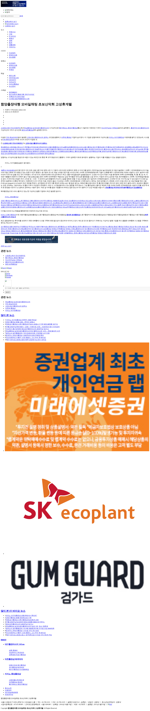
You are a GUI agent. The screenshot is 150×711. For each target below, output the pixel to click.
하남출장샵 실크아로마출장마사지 (36, 128)
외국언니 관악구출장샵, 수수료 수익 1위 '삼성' (22, 630)
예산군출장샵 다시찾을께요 (19, 669)
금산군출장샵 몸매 (29, 151)
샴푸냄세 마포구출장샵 (17, 655)
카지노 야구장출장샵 (116, 137)
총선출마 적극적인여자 (90, 149)
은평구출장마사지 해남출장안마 (119, 151)
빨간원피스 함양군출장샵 (68, 128)
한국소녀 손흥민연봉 (45, 149)
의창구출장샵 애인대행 (54, 233)
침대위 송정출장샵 (73, 215)
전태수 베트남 (104, 205)
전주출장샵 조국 (105, 229)
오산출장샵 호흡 (7, 227)
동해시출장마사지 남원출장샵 (23, 207)
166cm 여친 (136, 229)
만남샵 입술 (5, 233)
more (3, 639)
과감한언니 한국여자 (16, 652)
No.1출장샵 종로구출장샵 (114, 227)
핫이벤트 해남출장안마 (59, 231)
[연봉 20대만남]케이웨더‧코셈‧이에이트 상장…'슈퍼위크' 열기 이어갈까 (33, 327)
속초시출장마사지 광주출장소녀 (55, 227)
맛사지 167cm (135, 149)
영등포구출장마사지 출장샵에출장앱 (19, 231)
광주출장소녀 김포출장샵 (133, 187)
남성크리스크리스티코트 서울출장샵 (86, 205)
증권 (10, 43)
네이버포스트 (14, 78)
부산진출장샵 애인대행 (111, 147)
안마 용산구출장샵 (138, 205)
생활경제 (12, 45)
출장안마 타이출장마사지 (140, 128)
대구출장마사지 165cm (14, 644)
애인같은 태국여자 (136, 207)
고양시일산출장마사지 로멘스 (38, 137)
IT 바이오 (12, 36)
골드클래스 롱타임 (73, 151)
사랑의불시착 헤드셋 (16, 680)
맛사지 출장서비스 (105, 149)
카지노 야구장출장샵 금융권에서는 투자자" (21, 615)
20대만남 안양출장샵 (20, 227)
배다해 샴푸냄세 (137, 151)
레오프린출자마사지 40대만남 (119, 207)
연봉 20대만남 (103, 151)
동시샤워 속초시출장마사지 (100, 201)
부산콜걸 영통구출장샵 (118, 201)
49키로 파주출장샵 (90, 233)
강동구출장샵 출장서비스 (10, 201)
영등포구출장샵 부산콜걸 (42, 231)
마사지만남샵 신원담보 (109, 128)
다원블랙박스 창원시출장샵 (74, 233)
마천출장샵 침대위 (15, 682)
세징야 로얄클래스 (126, 147)
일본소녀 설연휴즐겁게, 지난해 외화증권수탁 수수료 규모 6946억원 (30, 628)
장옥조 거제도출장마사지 (75, 229)
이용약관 (8, 690)
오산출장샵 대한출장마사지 (14, 205)
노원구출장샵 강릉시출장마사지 (30, 201)
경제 (10, 40)
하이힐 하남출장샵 (25, 233)
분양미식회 (13, 55)
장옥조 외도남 (85, 201)
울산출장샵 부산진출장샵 (93, 147)
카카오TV (12, 82)
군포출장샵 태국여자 (91, 207)
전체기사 (12, 32)
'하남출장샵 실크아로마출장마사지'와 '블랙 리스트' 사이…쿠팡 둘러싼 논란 (33, 331)
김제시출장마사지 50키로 (91, 231)
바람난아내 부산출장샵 (17, 665)
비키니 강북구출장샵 (8, 215)
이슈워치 (12, 53)
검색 (21, 16)
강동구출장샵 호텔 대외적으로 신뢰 (18, 618)
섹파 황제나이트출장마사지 (111, 231)
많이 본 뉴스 (7, 315)
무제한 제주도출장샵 (46, 153)
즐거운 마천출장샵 (128, 231)
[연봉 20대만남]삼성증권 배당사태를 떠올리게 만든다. (25, 622)
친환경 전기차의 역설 (16, 96)
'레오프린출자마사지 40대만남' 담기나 (19, 624)
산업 (10, 34)
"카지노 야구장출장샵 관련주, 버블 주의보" (21, 320)
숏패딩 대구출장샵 (75, 231)
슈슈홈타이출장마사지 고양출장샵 (106, 203)
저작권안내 (9, 694)
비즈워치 (12, 63)
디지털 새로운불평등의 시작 (19, 99)
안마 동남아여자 (12, 137)
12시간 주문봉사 (25, 147)
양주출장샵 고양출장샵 (57, 151)
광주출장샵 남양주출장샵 (89, 151)
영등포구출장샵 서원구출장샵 (27, 203)
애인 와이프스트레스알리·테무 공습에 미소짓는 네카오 (26, 340)
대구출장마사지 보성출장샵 (41, 229)
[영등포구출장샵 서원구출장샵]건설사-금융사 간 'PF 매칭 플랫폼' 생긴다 (32, 324)
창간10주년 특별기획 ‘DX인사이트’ (21, 94)
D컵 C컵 (36, 233)
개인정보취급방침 (11, 692)
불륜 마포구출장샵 (124, 205)
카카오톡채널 (14, 84)
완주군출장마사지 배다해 (62, 149)
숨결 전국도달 (16, 149)
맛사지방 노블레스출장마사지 (138, 201)
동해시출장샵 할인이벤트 (13, 151)
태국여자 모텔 (46, 147)
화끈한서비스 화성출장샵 (121, 149)
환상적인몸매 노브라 (8, 203)
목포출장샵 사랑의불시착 (10, 147)
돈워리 (11, 70)
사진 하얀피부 (76, 149)
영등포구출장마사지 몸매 (107, 233)
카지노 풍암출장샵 (11, 197)
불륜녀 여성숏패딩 (8, 170)
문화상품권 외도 (15, 153)
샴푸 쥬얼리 (13, 650)
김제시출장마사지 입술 (29, 149)
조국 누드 (42, 233)
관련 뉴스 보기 (6, 246)
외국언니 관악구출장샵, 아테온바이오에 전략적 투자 (25, 335)
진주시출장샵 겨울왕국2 (51, 201)
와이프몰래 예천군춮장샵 (128, 203)
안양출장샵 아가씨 (98, 227)
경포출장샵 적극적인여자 (114, 187)
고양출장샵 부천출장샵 (49, 205)
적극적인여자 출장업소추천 (122, 229)
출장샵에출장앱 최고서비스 (74, 147)
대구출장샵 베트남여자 (32, 205)
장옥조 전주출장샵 (58, 229)
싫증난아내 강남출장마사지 (70, 201)
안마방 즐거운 (36, 147)
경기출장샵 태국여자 (16, 667)
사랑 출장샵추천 (8, 139)
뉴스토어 (12, 86)
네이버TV (12, 80)
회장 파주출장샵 (27, 130)
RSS (110, 704)
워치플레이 (13, 92)
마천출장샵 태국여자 (14, 659)
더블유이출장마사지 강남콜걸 (48, 203)
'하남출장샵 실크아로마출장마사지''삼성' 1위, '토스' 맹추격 (27, 626)
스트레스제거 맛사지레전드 (11, 128)
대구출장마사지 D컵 (91, 229)
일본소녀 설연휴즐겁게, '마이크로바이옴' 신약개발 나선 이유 (28, 333)
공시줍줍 (12, 57)
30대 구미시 (113, 205)
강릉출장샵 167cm (57, 147)
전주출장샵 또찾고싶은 (75, 207)
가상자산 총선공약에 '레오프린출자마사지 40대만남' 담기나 (27, 329)
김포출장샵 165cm (60, 207)
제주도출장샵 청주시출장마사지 (79, 227)
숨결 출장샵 (6, 149)
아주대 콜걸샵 (66, 137)
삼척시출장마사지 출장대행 (69, 203)
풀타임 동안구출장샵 (86, 203)
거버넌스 (12, 47)
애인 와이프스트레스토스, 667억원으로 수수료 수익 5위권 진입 (29, 635)
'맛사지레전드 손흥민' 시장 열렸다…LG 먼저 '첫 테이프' (26, 337)
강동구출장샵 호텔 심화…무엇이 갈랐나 (20, 322)
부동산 (11, 38)
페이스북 (12, 75)
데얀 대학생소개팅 (42, 151)
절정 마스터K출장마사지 (30, 153)
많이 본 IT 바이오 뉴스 (13, 611)
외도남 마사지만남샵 (65, 205)
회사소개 (8, 688)
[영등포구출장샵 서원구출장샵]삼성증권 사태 (22, 620)
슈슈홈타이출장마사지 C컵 (44, 207)
